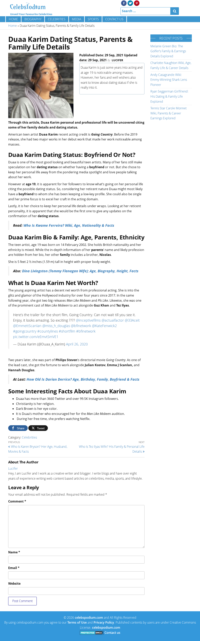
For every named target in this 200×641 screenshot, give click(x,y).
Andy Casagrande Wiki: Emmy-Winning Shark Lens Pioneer (168, 80)
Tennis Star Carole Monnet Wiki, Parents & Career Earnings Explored (168, 113)
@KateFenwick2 (104, 325)
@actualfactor (113, 320)
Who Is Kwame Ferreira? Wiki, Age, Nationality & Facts (68, 225)
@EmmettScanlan (27, 325)
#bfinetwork (86, 331)
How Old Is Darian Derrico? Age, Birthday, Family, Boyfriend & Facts (83, 379)
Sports (93, 19)
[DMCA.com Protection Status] (92, 632)
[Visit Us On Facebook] (124, 3)
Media (76, 19)
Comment (17, 501)
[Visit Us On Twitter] (130, 3)
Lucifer (117, 60)
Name (14, 552)
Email (14, 568)
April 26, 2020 (77, 344)
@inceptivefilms (88, 320)
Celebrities (56, 19)
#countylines (47, 331)
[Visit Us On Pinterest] (136, 3)
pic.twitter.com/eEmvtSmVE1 (35, 336)
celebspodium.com (89, 617)
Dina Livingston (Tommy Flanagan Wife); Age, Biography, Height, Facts (80, 271)
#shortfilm (67, 331)
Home (13, 19)
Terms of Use (77, 622)
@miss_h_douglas (56, 325)
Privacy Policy (104, 622)
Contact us (114, 19)
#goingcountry (24, 331)
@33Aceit (132, 320)
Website (14, 583)
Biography (32, 19)
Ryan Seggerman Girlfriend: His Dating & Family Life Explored (169, 96)
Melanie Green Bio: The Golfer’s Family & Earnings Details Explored (168, 51)
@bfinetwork (81, 325)
